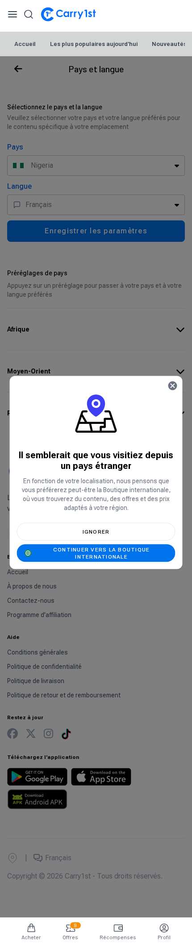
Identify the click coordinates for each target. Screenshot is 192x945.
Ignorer (96, 532)
